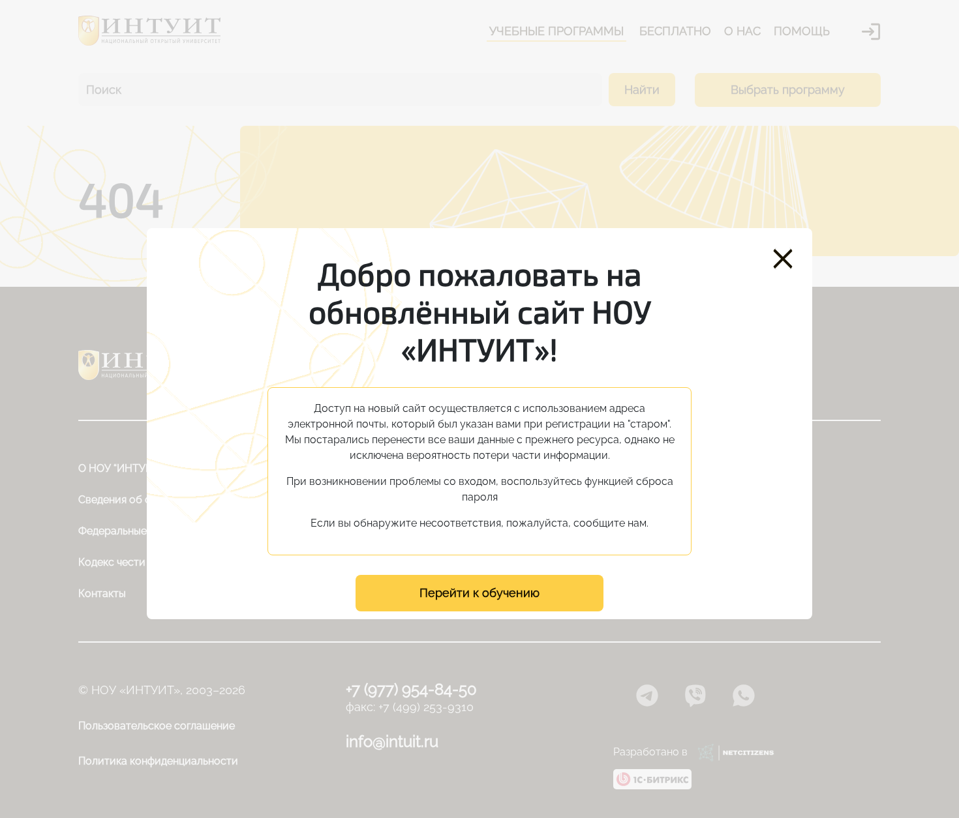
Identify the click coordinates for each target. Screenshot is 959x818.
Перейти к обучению (479, 593)
